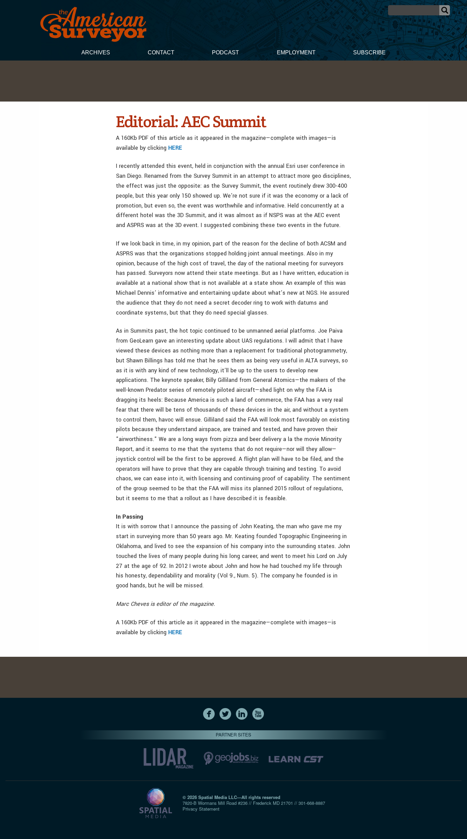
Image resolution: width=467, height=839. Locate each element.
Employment (296, 52)
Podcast (225, 52)
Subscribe (369, 52)
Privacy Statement (201, 808)
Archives (95, 52)
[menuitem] (96, 53)
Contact (161, 52)
